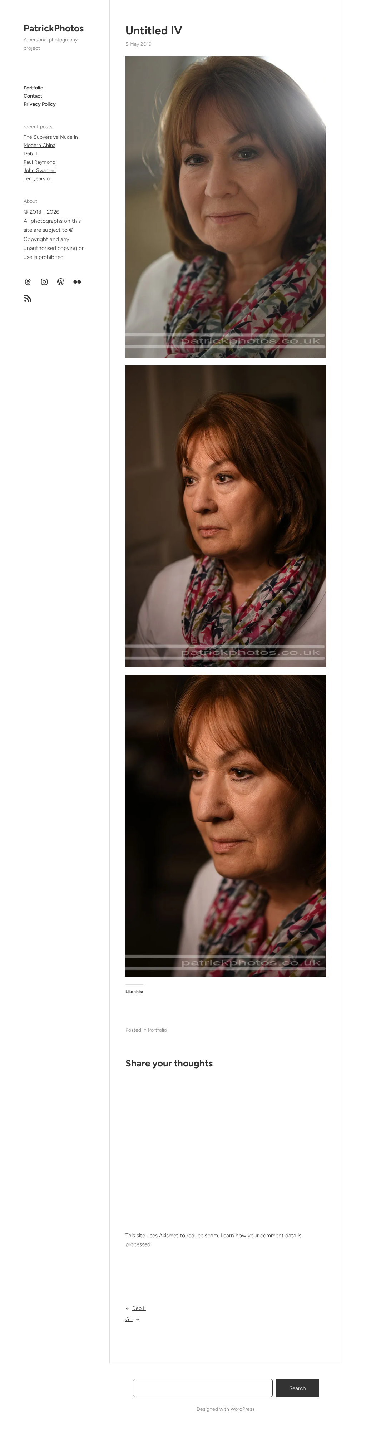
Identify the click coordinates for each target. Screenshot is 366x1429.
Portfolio (157, 1030)
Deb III (31, 154)
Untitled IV (153, 30)
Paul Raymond (39, 162)
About (30, 201)
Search (297, 1388)
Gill (129, 1319)
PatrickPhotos (54, 28)
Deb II (139, 1308)
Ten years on (38, 179)
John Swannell (40, 170)
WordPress (243, 1409)
